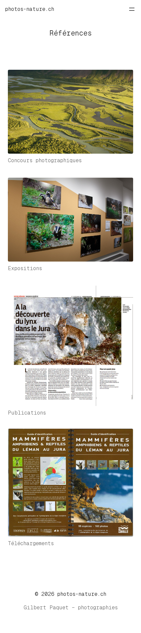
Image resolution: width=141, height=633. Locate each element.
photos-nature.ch (29, 9)
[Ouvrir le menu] (132, 9)
